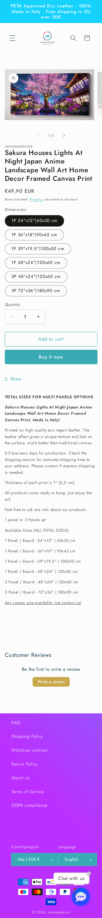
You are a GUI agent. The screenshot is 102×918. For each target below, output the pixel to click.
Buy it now (51, 356)
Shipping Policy (27, 736)
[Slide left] (38, 135)
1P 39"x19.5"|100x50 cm (37, 249)
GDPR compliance (29, 805)
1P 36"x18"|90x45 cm (34, 235)
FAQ (15, 723)
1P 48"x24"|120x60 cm (36, 262)
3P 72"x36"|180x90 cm (35, 291)
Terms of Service (27, 792)
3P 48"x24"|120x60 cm (36, 276)
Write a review (51, 681)
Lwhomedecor (59, 912)
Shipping (36, 199)
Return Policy (24, 764)
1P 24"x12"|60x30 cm (34, 220)
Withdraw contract (29, 750)
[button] (12, 38)
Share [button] (16, 379)
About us (20, 778)
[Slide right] (64, 135)
